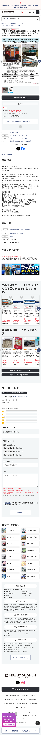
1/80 (26, 135)
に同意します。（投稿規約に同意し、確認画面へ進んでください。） (21, 504)
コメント (6, 471)
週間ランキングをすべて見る (20, 370)
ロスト (16, 138)
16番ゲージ (20, 135)
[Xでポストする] (18, 148)
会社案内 (10, 712)
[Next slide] (39, 61)
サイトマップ (20, 718)
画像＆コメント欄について (20, 396)
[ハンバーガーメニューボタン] (37, 12)
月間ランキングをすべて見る (20, 375)
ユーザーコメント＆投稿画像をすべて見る (13, 393)
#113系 (3, 154)
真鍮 (11, 138)
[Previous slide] (1, 61)
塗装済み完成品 (14, 141)
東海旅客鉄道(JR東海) (16, 234)
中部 (11, 236)
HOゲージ (13, 135)
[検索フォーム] (33, 12)
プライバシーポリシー (30, 712)
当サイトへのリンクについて (30, 715)
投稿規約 (8, 503)
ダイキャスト (23, 138)
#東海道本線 (10, 154)
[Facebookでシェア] (23, 148)
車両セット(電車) (26, 141)
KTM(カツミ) (14, 133)
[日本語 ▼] (23, 12)
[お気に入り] (26, 12)
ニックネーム (8, 461)
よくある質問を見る (20, 658)
